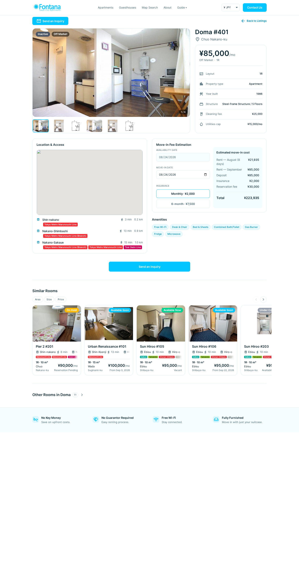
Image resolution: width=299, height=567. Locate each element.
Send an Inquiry (149, 266)
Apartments (105, 7)
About (167, 7)
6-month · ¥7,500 (183, 204)
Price (61, 299)
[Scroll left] (256, 299)
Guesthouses (127, 7)
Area (37, 299)
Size (49, 299)
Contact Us (254, 7)
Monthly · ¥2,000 (183, 193)
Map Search (150, 7)
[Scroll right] (263, 299)
